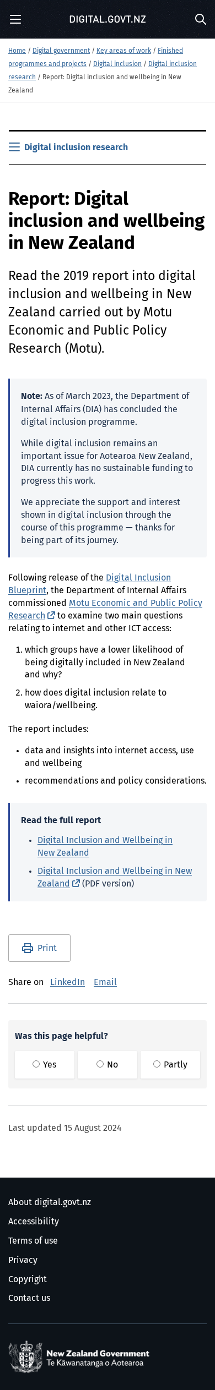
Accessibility (33, 1221)
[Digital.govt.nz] (107, 19)
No (111, 1064)
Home (17, 51)
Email (105, 982)
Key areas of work (123, 51)
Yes (48, 1064)
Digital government (61, 51)
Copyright (27, 1279)
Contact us (29, 1298)
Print (47, 948)
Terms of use (33, 1240)
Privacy (22, 1260)
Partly (174, 1064)
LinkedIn (67, 982)
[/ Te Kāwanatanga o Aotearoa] (81, 1356)
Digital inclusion (117, 64)
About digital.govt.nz (49, 1202)
